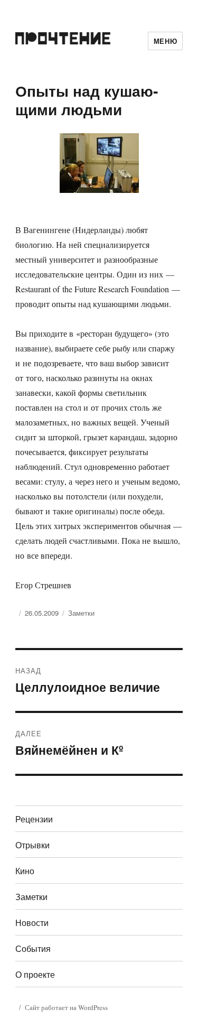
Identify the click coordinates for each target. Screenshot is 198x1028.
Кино (24, 871)
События (33, 948)
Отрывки (32, 845)
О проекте (35, 974)
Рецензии (34, 819)
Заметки (81, 613)
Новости (32, 922)
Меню (165, 41)
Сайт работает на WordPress (66, 1007)
